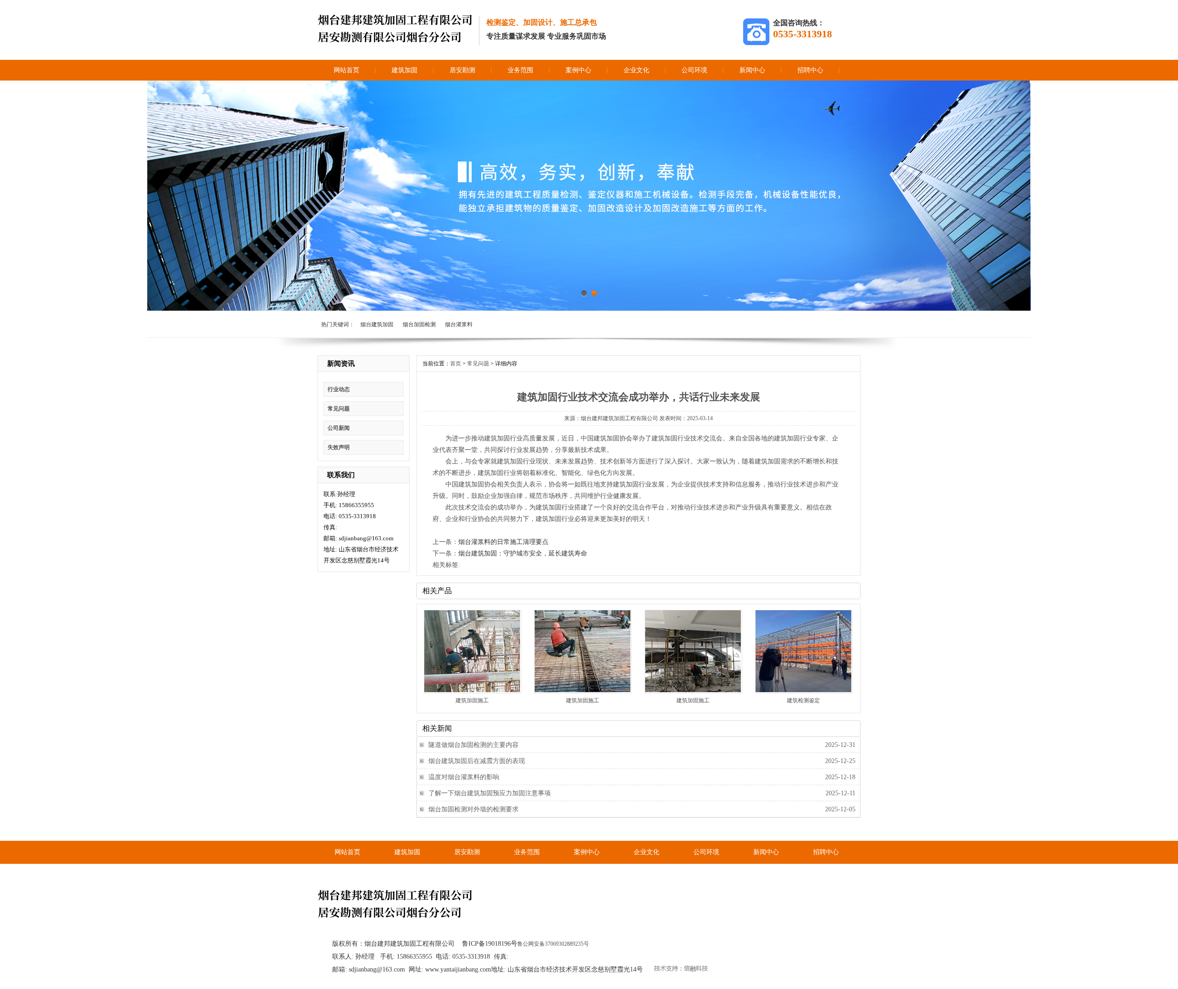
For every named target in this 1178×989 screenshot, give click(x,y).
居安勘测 (462, 70)
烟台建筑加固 (376, 324)
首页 (455, 363)
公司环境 (694, 70)
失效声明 (339, 447)
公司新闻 (339, 428)
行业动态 (339, 389)
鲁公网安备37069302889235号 (553, 944)
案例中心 (578, 70)
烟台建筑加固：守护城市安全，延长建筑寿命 (522, 553)
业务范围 (520, 70)
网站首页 (346, 70)
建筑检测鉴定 (803, 700)
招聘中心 (810, 70)
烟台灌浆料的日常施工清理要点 (503, 541)
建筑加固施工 (472, 700)
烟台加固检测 (419, 324)
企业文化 (636, 70)
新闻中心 (752, 70)
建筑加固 (404, 70)
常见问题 (339, 408)
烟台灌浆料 (459, 324)
